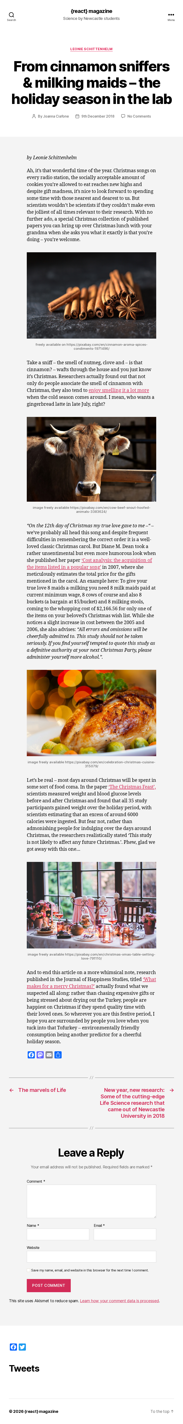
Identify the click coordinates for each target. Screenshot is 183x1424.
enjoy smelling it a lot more (119, 390)
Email (99, 1226)
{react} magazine (91, 11)
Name (33, 1226)
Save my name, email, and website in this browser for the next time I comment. (90, 1270)
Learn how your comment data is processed (119, 1300)
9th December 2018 (97, 116)
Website (33, 1247)
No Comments (139, 116)
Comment (36, 1182)
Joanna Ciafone (56, 116)
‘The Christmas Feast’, (132, 787)
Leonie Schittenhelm (91, 49)
